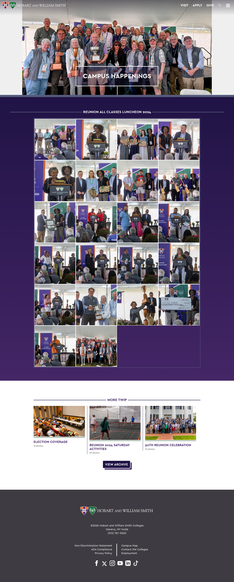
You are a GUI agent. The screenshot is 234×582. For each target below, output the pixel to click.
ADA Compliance (101, 549)
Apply (197, 5)
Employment (129, 553)
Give (210, 5)
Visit (184, 5)
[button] (219, 5)
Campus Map (129, 545)
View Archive (116, 464)
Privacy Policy (103, 553)
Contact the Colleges (134, 549)
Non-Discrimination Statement (93, 545)
